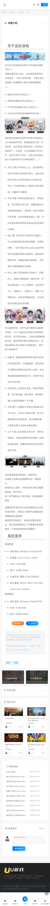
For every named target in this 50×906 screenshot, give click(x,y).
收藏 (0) (19, 623)
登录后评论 (19, 848)
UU (10, 727)
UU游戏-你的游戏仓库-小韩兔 (18, 646)
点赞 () (33, 623)
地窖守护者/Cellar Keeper (13, 745)
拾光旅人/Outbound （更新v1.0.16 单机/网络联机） (16, 805)
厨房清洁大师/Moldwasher (16, 815)
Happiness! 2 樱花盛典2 (13, 678)
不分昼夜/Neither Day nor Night (37, 678)
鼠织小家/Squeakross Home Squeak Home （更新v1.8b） (16, 810)
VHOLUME (9, 718)
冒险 (35, 65)
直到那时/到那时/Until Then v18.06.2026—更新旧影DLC (16, 801)
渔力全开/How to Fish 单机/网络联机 (36, 719)
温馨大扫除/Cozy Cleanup (16, 791)
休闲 (8, 662)
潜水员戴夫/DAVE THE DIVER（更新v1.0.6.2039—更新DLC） (16, 796)
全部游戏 (12, 12)
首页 (5, 12)
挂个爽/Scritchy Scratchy (36, 745)
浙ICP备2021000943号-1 (20, 889)
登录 (44, 4)
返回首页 (37, 39)
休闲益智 (21, 12)
